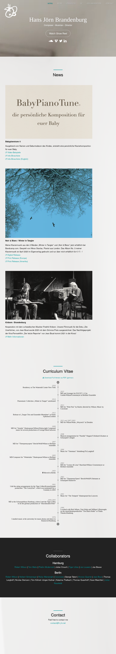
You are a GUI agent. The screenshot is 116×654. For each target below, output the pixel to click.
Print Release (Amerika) (17, 261)
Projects (71, 3)
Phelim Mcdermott (46, 567)
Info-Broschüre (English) (17, 158)
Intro (50, 3)
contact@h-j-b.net (58, 622)
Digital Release (13, 254)
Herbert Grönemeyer (28, 576)
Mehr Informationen (15, 336)
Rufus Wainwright (45, 576)
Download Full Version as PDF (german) (58, 377)
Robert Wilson (20, 567)
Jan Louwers (86, 567)
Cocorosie (59, 576)
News (59, 3)
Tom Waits (32, 567)
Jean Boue (97, 576)
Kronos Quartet (85, 576)
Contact (110, 3)
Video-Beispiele (14, 152)
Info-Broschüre (13, 155)
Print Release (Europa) (17, 258)
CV (81, 3)
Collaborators (94, 3)
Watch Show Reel (58, 33)
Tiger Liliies (74, 567)
